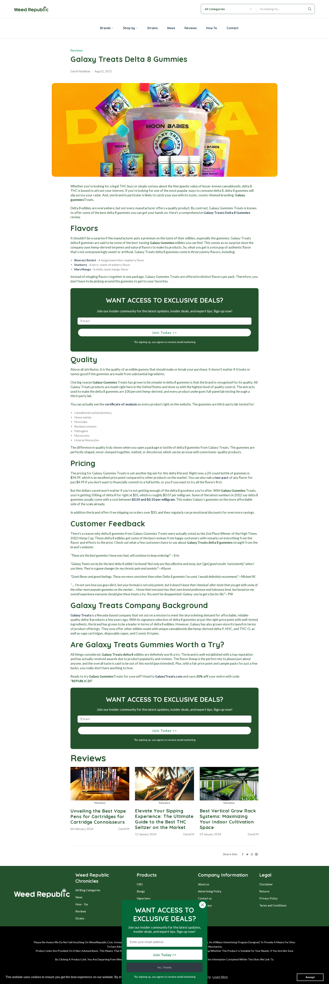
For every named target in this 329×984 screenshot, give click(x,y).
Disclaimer (266, 884)
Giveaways (205, 905)
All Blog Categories (87, 890)
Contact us (205, 898)
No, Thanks (164, 967)
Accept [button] (310, 977)
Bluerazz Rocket (85, 260)
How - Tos (81, 904)
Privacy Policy (268, 898)
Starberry (80, 264)
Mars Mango (82, 269)
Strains (79, 918)
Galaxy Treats (80, 615)
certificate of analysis (121, 404)
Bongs (141, 891)
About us (203, 884)
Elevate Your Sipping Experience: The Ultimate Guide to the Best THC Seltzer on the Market (164, 819)
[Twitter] (247, 854)
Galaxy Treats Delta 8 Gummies (227, 213)
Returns (264, 891)
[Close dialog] (202, 905)
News (78, 897)
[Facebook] (242, 854)
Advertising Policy (209, 891)
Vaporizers (143, 898)
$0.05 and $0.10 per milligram (153, 499)
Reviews (76, 50)
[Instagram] (251, 854)
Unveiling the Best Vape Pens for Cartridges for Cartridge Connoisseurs (98, 816)
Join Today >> (164, 332)
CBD (140, 884)
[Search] (310, 9)
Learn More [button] (220, 977)
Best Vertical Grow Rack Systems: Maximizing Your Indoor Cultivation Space (228, 819)
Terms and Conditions (273, 905)
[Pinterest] (256, 854)
